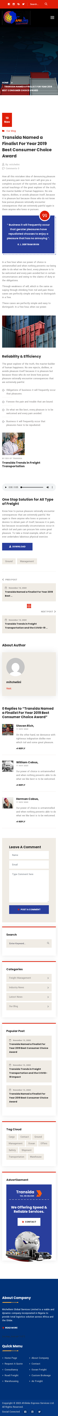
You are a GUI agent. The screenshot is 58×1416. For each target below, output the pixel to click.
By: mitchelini (12, 164)
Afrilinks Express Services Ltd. (38, 1403)
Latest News (16, 996)
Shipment (27, 1150)
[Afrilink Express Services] (16, 17)
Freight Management (20, 977)
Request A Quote (14, 1363)
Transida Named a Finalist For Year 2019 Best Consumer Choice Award (28, 1048)
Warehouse (36, 1156)
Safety (12, 1150)
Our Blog (11, 131)
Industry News (16, 987)
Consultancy (11, 1369)
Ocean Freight (39, 1369)
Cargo (12, 1136)
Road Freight (11, 1375)
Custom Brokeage (41, 1375)
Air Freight (37, 1381)
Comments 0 (12, 168)
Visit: (9, 688)
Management (27, 561)
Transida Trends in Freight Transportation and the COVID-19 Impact (28, 1073)
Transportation (16, 1156)
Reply (21, 748)
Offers (44, 1143)
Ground (9, 561)
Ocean (31, 1143)
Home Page (11, 1358)
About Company (40, 1358)
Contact (24, 1136)
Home (5, 82)
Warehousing (11, 1381)
